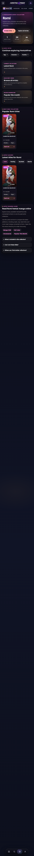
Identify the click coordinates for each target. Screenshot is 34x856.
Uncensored (16, 8)
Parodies (25, 54)
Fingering (13, 142)
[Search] (14, 851)
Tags (6, 54)
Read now (9, 146)
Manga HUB (7, 230)
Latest (5, 161)
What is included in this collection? (15, 239)
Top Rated (21, 161)
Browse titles (9, 31)
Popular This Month (20, 234)
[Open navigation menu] (3, 3)
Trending (12, 161)
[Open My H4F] (31, 3)
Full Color (24, 8)
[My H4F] (25, 851)
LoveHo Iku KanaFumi (9, 136)
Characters (14, 54)
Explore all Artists (23, 31)
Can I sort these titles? (11, 245)
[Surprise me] (19, 851)
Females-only (7, 142)
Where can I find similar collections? (16, 250)
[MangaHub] (8, 851)
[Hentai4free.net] (17, 3)
